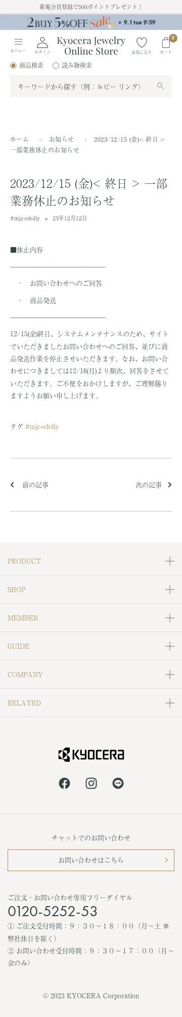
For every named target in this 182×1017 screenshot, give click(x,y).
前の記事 (34, 484)
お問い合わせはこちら (91, 860)
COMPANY (25, 674)
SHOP (16, 589)
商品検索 (31, 65)
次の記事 (148, 484)
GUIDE (18, 646)
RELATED (24, 703)
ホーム (19, 139)
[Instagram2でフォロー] (91, 785)
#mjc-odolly (25, 218)
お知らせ (61, 139)
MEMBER (23, 617)
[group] (91, 22)
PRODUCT (24, 561)
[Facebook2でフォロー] (64, 785)
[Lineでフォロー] (118, 785)
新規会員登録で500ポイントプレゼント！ (91, 7)
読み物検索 (77, 65)
